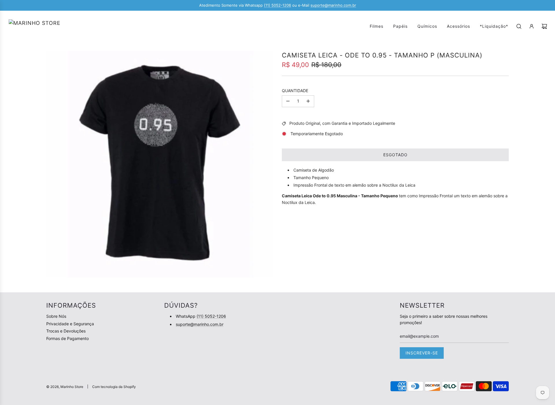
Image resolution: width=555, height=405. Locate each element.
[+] (308, 101)
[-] (288, 101)
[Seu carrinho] (544, 26)
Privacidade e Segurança (70, 323)
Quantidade (295, 90)
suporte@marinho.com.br (333, 5)
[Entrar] (531, 26)
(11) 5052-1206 (277, 5)
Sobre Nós (56, 316)
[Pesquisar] (519, 26)
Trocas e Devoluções (66, 330)
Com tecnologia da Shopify (114, 386)
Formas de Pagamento (67, 338)
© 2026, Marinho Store (64, 386)
